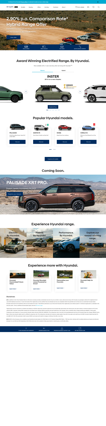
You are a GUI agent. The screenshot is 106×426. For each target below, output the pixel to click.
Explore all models (53, 159)
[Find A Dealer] (88, 7)
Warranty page (39, 305)
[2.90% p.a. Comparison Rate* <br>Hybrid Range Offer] (53, 31)
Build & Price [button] (53, 107)
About (63, 7)
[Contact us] (93, 7)
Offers (39, 7)
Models (23, 7)
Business (55, 7)
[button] (51, 150)
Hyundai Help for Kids (86, 281)
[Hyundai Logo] (12, 7)
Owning (46, 7)
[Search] (98, 7)
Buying (31, 7)
